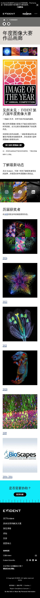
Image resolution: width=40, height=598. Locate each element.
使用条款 (12, 585)
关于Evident (8, 518)
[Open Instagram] (7, 192)
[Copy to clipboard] (4, 23)
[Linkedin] (33, 560)
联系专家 (20, 494)
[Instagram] (27, 560)
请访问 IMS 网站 (8, 569)
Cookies (27, 585)
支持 (5, 538)
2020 (5, 389)
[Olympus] (27, 14)
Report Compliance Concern (19, 588)
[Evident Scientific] (9, 13)
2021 (5, 345)
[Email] (36, 556)
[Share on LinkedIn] (8, 23)
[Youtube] (36, 560)
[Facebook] (30, 560)
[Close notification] (37, 5)
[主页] (4, 20)
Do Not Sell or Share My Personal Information (20, 591)
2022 (5, 302)
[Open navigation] (36, 13)
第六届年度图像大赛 (13, 145)
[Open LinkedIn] (33, 192)
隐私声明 (19, 585)
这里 (6, 214)
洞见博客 (7, 528)
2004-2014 (7, 477)
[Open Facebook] (20, 192)
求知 (5, 533)
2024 (5, 258)
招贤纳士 (7, 543)
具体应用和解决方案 (12, 523)
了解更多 (20, 7)
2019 (5, 433)
